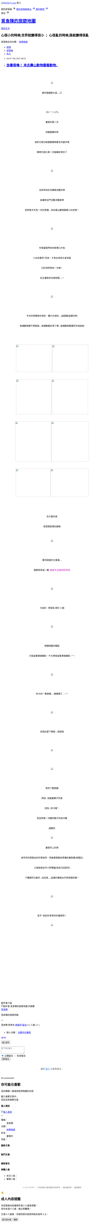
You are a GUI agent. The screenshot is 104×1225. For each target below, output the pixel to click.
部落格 (9, 50)
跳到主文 (5, 28)
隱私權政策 (67, 1187)
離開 (15, 1220)
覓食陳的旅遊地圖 (18, 21)
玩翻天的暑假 (24, 1032)
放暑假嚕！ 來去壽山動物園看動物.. (32, 65)
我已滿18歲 (6, 1220)
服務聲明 (77, 1187)
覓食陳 (4, 1009)
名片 (8, 54)
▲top (3, 1037)
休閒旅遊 (23, 42)
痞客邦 (18, 1025)
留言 (24, 1025)
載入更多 (5, 1043)
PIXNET (32, 1187)
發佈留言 (5, 1059)
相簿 (8, 47)
